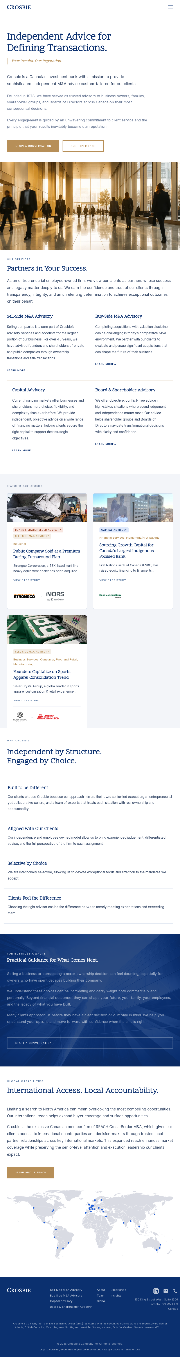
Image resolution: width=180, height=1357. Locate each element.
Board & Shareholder (71, 1306)
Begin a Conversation (33, 146)
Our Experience (82, 146)
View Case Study (28, 580)
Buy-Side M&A (66, 1295)
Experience (118, 1289)
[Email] (165, 1291)
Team (100, 1295)
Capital (61, 1301)
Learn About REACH (30, 1172)
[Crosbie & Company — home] (19, 7)
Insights (116, 1295)
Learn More (18, 370)
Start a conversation (33, 1042)
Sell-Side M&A (66, 1289)
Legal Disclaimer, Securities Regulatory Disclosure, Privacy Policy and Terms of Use (90, 1349)
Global (101, 1301)
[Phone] (175, 1291)
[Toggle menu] (170, 7)
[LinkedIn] (156, 1291)
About (101, 1289)
